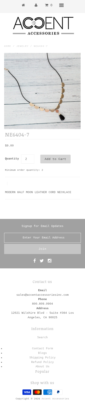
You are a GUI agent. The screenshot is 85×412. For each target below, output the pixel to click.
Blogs (42, 353)
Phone (42, 299)
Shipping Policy (42, 357)
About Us (42, 366)
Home (7, 46)
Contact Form (42, 348)
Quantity (12, 158)
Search (42, 337)
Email (42, 290)
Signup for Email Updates (42, 226)
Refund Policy (42, 362)
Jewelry (22, 46)
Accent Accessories (55, 398)
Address (42, 308)
